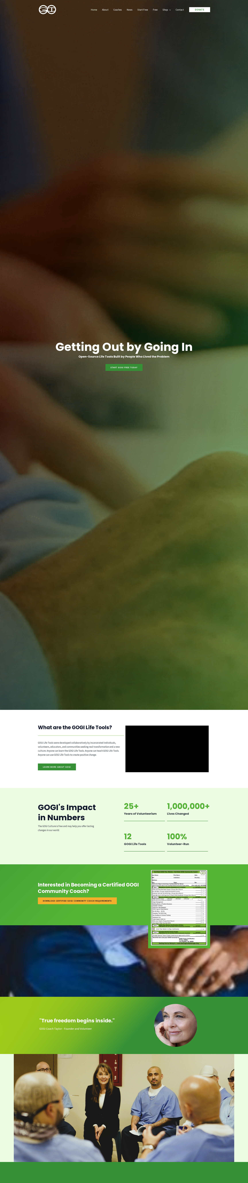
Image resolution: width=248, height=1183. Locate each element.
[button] (169, 10)
